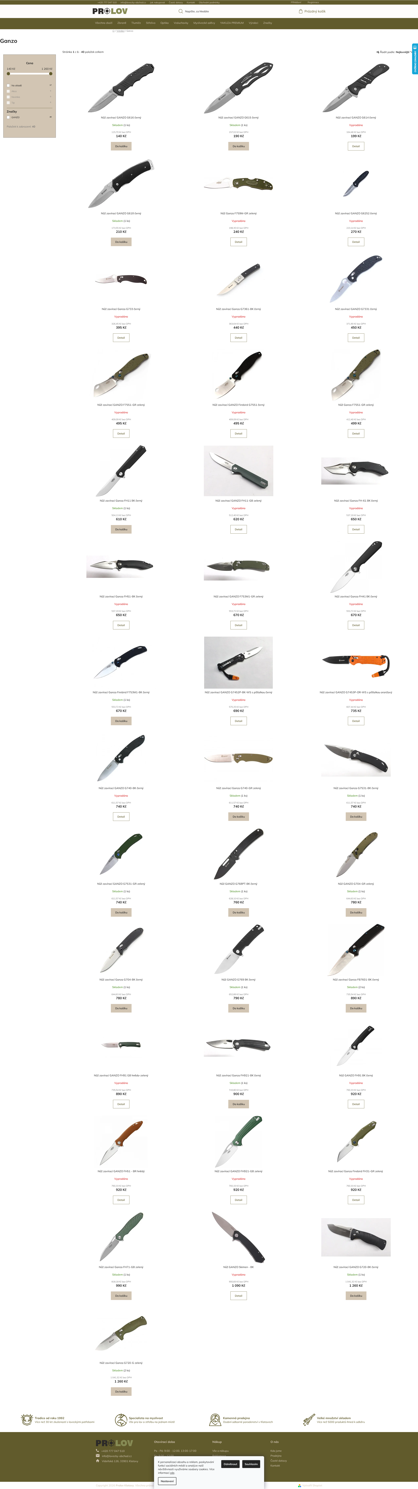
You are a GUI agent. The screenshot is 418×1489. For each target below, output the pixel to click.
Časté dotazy (176, 2)
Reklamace (219, 1455)
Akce (31, 91)
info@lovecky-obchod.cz (133, 2)
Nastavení (167, 1481)
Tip (31, 102)
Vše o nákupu (220, 1450)
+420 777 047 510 (107, 2)
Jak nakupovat (157, 2)
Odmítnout (230, 1464)
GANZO (31, 117)
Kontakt (191, 2)
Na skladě (31, 85)
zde (172, 1472)
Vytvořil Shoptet (312, 1485)
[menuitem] (104, 23)
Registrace (313, 2)
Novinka (31, 96)
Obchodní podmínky (209, 2)
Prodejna (276, 1455)
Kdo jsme (276, 1450)
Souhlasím (251, 1464)
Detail (356, 146)
